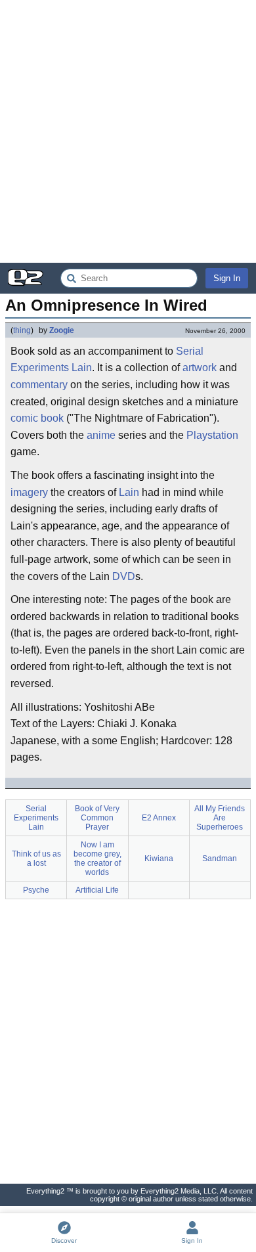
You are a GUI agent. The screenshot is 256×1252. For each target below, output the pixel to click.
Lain (129, 492)
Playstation (212, 435)
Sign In (226, 278)
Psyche (36, 890)
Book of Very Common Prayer (97, 818)
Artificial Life (97, 890)
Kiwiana (158, 858)
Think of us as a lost (36, 858)
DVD (123, 576)
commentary (39, 384)
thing (22, 330)
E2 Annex (159, 817)
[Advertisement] (128, 131)
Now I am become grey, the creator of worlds (97, 858)
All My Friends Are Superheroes (219, 818)
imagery (29, 492)
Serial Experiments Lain (36, 818)
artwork (199, 367)
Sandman (219, 858)
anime (101, 435)
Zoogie (61, 330)
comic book (37, 418)
